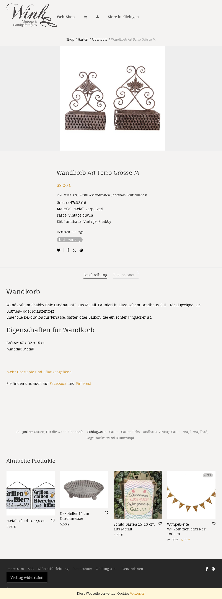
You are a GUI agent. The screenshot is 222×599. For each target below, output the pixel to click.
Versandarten (132, 569)
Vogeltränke (96, 438)
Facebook (58, 383)
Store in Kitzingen (123, 17)
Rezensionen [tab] (126, 274)
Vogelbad (200, 432)
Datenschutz (82, 569)
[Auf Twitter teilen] (74, 250)
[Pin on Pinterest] (81, 250)
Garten (83, 39)
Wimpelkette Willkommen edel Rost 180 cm (187, 529)
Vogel (187, 432)
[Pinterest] (213, 568)
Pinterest (83, 383)
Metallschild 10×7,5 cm (27, 521)
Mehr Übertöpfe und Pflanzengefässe (39, 372)
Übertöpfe (99, 39)
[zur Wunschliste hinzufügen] (60, 250)
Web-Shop (66, 17)
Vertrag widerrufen (27, 577)
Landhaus (149, 432)
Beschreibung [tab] (95, 275)
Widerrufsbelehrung (53, 569)
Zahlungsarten (107, 569)
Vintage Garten (170, 432)
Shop (70, 39)
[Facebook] (207, 568)
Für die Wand (56, 432)
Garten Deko (130, 432)
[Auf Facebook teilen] (68, 250)
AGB (31, 569)
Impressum (15, 569)
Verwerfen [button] (137, 593)
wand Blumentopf (120, 438)
